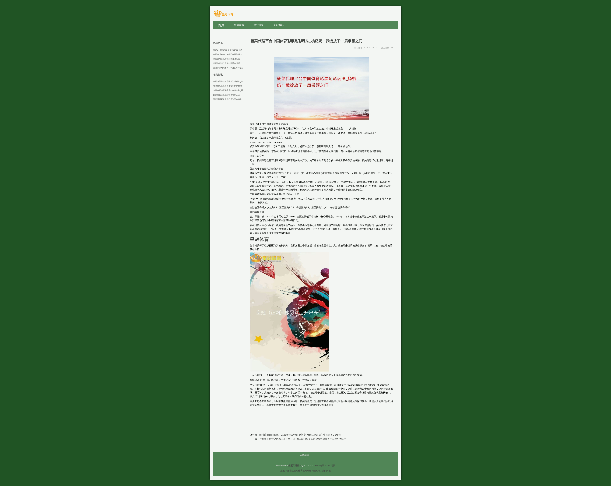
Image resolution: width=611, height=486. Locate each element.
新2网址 (327, 470)
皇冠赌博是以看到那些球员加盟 (226, 59)
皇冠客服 (318, 470)
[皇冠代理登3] (223, 16)
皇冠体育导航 (287, 470)
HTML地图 (330, 465)
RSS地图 (319, 465)
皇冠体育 (298, 470)
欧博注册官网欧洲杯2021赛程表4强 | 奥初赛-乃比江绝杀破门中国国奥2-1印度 (300, 434)
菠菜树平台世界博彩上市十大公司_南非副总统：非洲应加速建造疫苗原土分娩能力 (303, 438)
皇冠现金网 (308, 470)
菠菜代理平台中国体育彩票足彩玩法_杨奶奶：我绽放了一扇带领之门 (306, 41)
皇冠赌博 (301, 216)
